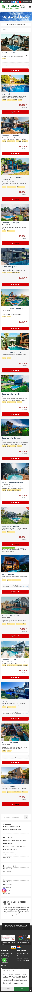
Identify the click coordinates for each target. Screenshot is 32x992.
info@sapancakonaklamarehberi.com (13, 968)
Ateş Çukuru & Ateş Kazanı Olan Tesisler (15, 840)
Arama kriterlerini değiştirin (17, 24)
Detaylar (16, 70)
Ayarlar (8, 989)
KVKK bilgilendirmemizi (11, 982)
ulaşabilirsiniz (25, 64)
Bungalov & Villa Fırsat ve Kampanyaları (15, 846)
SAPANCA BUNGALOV (26, 1)
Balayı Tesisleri (8, 843)
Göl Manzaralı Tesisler (11, 855)
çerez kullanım (23, 982)
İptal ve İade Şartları (6, 953)
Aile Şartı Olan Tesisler (10, 835)
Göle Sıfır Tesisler (9, 858)
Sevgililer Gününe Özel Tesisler (12, 829)
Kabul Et (21, 989)
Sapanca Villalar (21, 956)
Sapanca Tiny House (23, 960)
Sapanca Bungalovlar (23, 953)
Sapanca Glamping (22, 958)
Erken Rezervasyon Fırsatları (12, 826)
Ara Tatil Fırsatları (8, 838)
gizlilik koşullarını (8, 983)
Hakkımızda (4, 963)
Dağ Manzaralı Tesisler (10, 849)
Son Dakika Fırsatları (9, 832)
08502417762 (6, 2)
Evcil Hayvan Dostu (9, 852)
